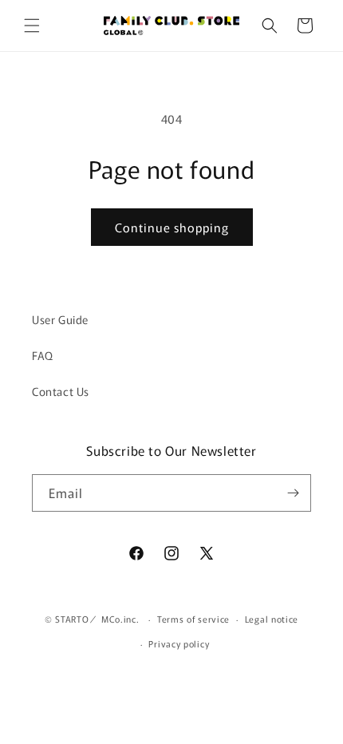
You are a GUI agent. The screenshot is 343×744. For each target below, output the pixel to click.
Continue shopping (172, 227)
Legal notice (271, 618)
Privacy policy (178, 643)
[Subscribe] (292, 493)
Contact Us (60, 391)
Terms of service (193, 618)
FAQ (42, 355)
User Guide (60, 319)
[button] (31, 25)
